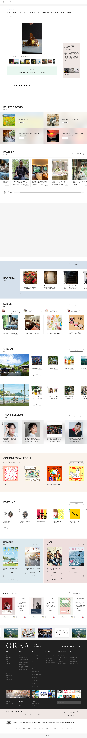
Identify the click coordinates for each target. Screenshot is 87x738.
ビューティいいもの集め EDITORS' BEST (23, 674)
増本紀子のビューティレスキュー (24, 680)
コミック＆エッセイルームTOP (76, 462)
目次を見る (11, 572)
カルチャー (8, 661)
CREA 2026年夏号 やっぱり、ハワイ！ (35, 656)
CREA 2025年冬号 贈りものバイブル (35, 677)
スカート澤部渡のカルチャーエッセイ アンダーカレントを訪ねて (62, 668)
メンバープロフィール (35, 703)
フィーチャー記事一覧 (76, 153)
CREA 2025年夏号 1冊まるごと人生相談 (35, 671)
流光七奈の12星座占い (73, 657)
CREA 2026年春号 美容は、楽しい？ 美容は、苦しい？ (37, 660)
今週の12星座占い (73, 659)
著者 (20, 705)
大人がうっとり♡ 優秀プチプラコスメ (24, 676)
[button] (7, 40)
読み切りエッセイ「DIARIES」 (62, 657)
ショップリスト (11, 579)
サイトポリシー (61, 728)
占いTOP (76, 503)
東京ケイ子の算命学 (73, 661)
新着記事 (45, 2)
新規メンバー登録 (71, 63)
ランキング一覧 (76, 264)
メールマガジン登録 (71, 712)
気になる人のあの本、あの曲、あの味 (50, 656)
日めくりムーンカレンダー (74, 663)
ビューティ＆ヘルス (9, 665)
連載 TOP (76, 305)
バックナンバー (36, 544)
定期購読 (55, 728)
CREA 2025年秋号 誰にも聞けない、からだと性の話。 (37, 667)
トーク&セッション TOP (76, 416)
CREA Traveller (11, 9)
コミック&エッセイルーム (70, 2)
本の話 (53, 735)
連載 (49, 2)
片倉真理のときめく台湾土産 (23, 657)
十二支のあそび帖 (60, 661)
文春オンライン (47, 735)
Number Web (41, 735)
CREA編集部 (10, 16)
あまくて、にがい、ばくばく (62, 665)
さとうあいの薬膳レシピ (23, 669)
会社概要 (23, 728)
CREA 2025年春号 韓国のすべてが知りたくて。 (36, 674)
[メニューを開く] (81, 2)
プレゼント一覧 (66, 74)
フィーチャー (8, 673)
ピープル (20, 703)
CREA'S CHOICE (9, 675)
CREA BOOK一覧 (76, 593)
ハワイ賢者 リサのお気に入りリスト (24, 660)
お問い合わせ (30, 728)
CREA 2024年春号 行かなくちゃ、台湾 (35, 686)
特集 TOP (76, 350)
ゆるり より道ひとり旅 (61, 671)
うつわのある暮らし (22, 671)
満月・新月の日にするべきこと (75, 665)
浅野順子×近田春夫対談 (48, 658)
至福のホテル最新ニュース (23, 664)
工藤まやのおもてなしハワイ (23, 662)
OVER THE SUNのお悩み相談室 (50, 662)
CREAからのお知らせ (9, 679)
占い (77, 2)
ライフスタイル (8, 663)
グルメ (7, 659)
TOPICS (7, 677)
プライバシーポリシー (69, 728)
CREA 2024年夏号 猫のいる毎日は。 (35, 683)
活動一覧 (33, 705)
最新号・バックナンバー (10, 703)
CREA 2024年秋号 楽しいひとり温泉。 (35, 680)
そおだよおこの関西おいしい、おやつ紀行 (24, 667)
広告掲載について (47, 728)
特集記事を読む (11, 576)
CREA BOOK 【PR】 (9, 705)
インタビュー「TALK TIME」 (62, 663)
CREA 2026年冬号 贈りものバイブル (35, 664)
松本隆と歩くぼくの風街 (49, 660)
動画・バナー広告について (38, 728)
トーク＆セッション (59, 2)
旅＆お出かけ (8, 657)
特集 (53, 2)
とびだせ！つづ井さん (61, 659)
